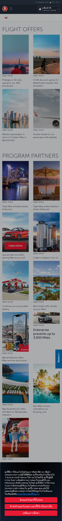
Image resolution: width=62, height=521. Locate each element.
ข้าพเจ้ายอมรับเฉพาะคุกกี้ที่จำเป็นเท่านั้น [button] (31, 506)
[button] (31, 513)
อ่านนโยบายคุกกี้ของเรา (28, 494)
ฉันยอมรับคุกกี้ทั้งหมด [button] (31, 499)
